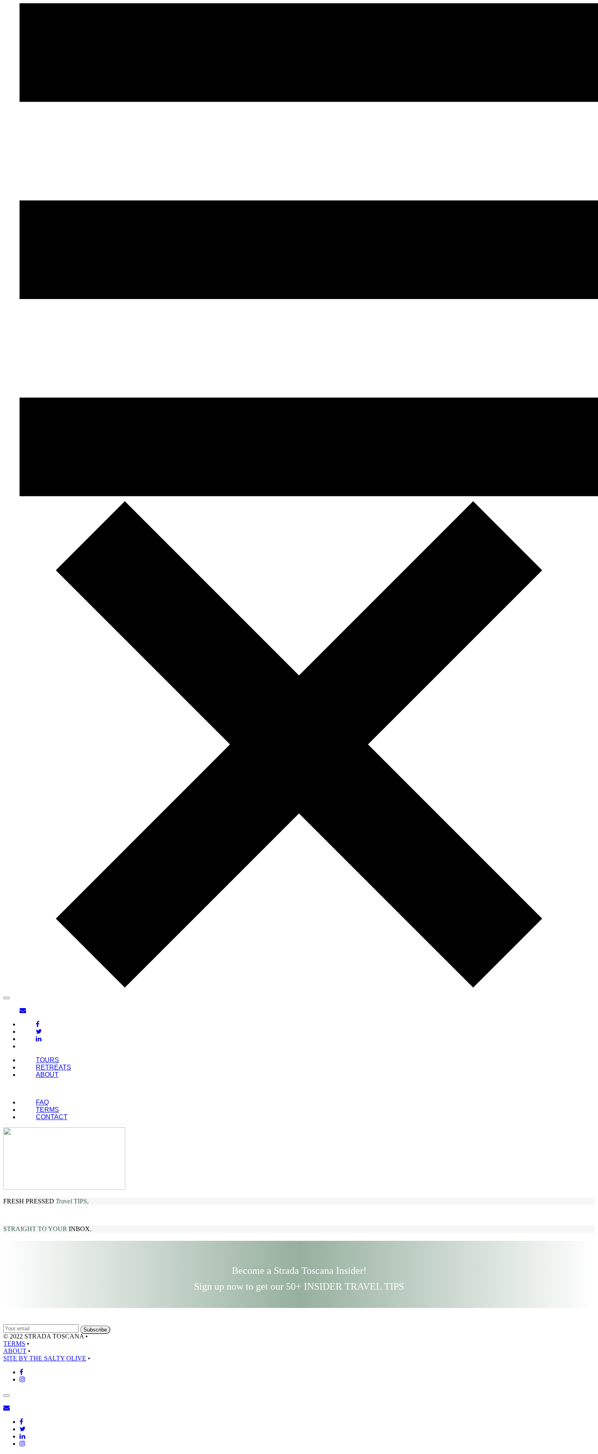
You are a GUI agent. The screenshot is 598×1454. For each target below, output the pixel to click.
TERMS (47, 1109)
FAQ (42, 1102)
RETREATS (53, 1067)
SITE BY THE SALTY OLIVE (44, 1358)
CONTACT (52, 1116)
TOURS (47, 1060)
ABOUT (47, 1074)
